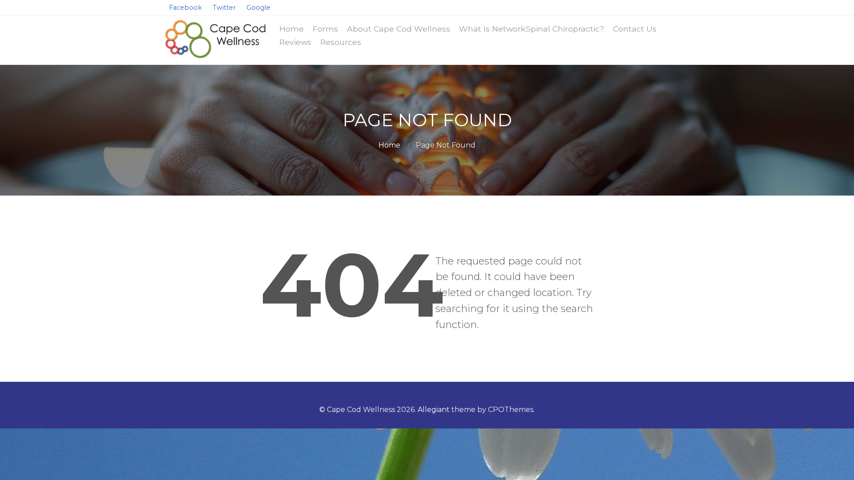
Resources (340, 42)
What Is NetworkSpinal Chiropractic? (531, 28)
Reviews (295, 42)
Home (291, 28)
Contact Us (635, 28)
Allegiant (434, 409)
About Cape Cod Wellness (398, 28)
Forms (325, 28)
